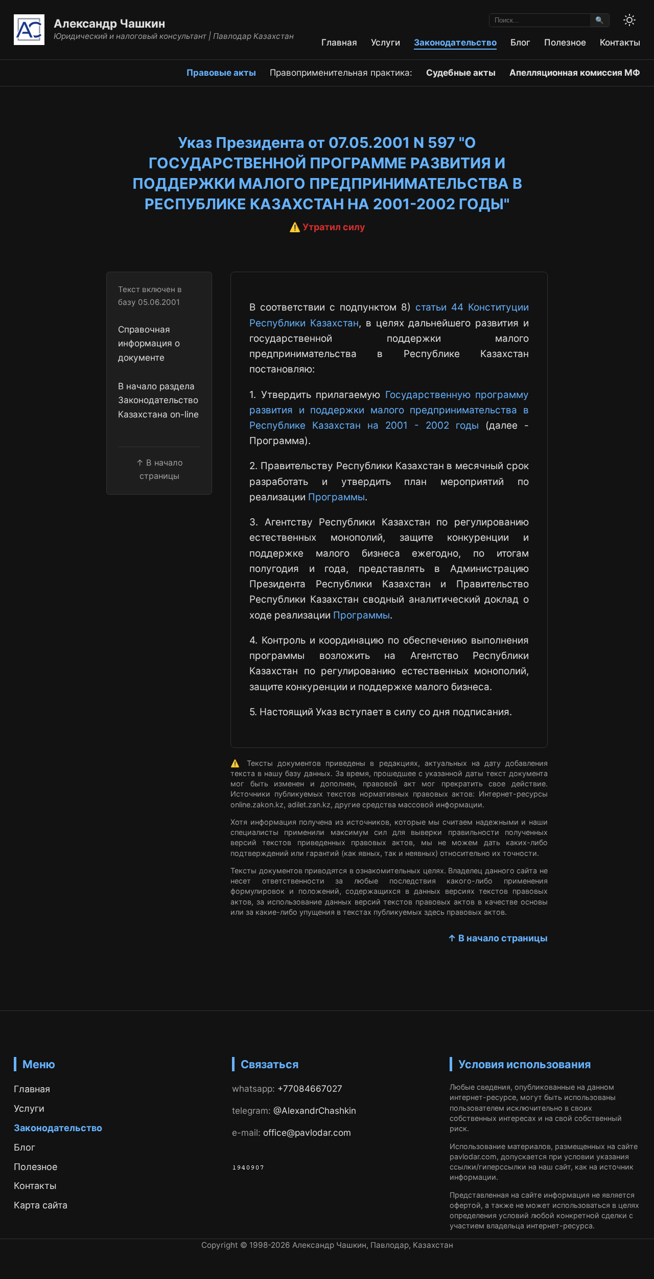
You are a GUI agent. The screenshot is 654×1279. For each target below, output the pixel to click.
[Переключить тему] (629, 20)
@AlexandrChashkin (314, 1110)
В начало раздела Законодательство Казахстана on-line (158, 399)
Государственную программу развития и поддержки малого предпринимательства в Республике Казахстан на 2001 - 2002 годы (389, 410)
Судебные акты (461, 72)
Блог (520, 42)
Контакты (620, 42)
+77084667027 (309, 1088)
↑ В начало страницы (498, 938)
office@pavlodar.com (307, 1132)
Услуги (385, 42)
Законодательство (455, 42)
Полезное (565, 42)
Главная (339, 42)
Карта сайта (40, 1205)
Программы (336, 497)
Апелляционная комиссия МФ (574, 72)
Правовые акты (221, 72)
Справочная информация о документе (149, 342)
